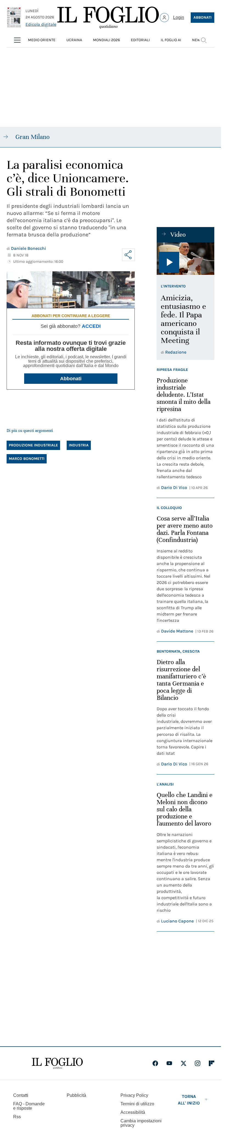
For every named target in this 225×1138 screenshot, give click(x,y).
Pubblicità (76, 1095)
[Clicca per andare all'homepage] (57, 1063)
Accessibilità (132, 1112)
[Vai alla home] (108, 18)
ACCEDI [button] (91, 326)
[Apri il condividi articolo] (128, 254)
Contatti (20, 1095)
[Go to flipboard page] (211, 1063)
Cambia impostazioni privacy (141, 1123)
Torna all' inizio (189, 1100)
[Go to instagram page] (197, 1063)
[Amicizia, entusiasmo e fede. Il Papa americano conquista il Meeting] (185, 258)
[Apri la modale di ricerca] (203, 40)
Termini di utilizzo (137, 1103)
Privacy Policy (134, 1095)
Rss (17, 1116)
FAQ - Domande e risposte (29, 1106)
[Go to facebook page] (155, 1063)
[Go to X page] (183, 1063)
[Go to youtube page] (169, 1063)
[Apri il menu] (17, 40)
